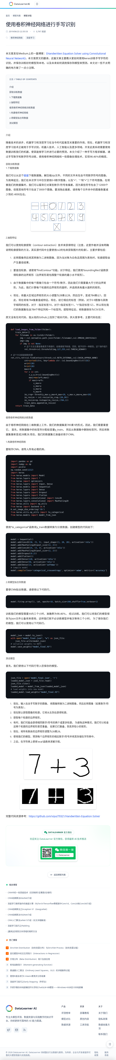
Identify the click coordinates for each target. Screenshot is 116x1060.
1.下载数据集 (15, 97)
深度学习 (30, 37)
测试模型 (13, 123)
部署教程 (84, 1013)
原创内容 (84, 1018)
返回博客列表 (60, 874)
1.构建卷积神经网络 (18, 112)
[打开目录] (109, 1044)
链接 (26, 175)
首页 (8, 15)
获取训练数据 (15, 92)
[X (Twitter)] (8, 1030)
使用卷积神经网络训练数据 (22, 107)
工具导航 (84, 1024)
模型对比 (65, 1018)
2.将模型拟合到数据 (18, 118)
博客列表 (17, 15)
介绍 (11, 87)
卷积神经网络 (16, 37)
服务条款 (107, 1053)
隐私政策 (103, 1018)
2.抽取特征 (14, 102)
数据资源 (65, 1024)
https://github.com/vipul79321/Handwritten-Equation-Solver (64, 816)
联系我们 (103, 1034)
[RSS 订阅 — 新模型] (24, 1030)
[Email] (16, 1030)
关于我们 (103, 1013)
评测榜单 (65, 1013)
